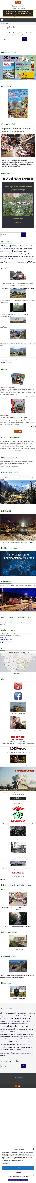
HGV (26, 251)
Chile (32, 246)
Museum (24, 1034)
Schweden (9, 259)
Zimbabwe (22, 1053)
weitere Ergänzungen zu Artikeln (9, 360)
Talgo (17, 1047)
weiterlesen (18, 450)
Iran (24, 1029)
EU (21, 1023)
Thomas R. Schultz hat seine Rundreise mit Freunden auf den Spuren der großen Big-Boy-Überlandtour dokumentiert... (17, 976)
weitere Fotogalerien (6, 362)
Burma (1, 1018)
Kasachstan (18, 1032)
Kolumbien (26, 1032)
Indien (11, 254)
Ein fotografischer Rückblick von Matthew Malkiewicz (18, 926)
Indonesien (16, 254)
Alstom (2, 246)
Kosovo (30, 1032)
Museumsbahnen (31, 1034)
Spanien (28, 259)
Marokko (2, 256)
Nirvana (18, 1081)
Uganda (14, 1049)
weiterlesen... (32, 426)
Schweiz (14, 1042)
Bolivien (9, 1016)
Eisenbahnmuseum (4, 1023)
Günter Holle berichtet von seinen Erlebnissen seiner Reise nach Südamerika (18, 908)
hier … (34, 396)
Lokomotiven (10, 1034)
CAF (4, 1018)
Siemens (19, 259)
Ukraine (22, 262)
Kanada (30, 254)
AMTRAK (6, 245)
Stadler (32, 259)
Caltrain (7, 1018)
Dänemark (24, 248)
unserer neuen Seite (21, 15)
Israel (27, 1029)
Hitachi (26, 1026)
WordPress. (23, 1081)
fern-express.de (18, 6)
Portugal (10, 1039)
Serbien (15, 258)
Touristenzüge (28, 1047)
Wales (34, 262)
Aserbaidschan (22, 1013)
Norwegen (16, 256)
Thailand (23, 1047)
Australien (19, 246)
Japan (26, 254)
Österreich (3, 1055)
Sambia (1, 1041)
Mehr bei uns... (21, 745)
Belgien (2, 1016)
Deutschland (11, 1021)
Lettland (2, 1034)
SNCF (13, 1044)
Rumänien (31, 256)
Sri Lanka (23, 1044)
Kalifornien (7, 1032)
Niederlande (10, 1036)
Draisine (16, 1021)
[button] (33, 1149)
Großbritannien (19, 251)
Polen (23, 256)
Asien (26, 1013)
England (11, 1023)
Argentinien (12, 246)
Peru (20, 256)
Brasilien (28, 246)
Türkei (18, 262)
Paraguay (31, 1036)
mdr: (18, 281)
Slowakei (23, 259)
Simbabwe (28, 1041)
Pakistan (26, 1036)
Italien (22, 254)
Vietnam (14, 1053)
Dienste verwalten (6, 1163)
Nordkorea (15, 1036)
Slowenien (9, 1044)
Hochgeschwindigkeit (5, 254)
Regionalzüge (15, 1039)
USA (30, 261)
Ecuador (30, 248)
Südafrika (3, 262)
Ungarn (26, 262)
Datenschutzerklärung (14, 1180)
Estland (18, 1023)
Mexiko (5, 256)
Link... (5, 637)
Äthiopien (31, 1053)
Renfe (26, 256)
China (2, 248)
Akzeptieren (18, 1168)
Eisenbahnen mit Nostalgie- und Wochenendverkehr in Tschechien (18, 288)
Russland (3, 259)
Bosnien (24, 245)
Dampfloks (19, 248)
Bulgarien (31, 1016)
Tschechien (14, 262)
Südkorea (10, 1047)
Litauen (5, 1034)
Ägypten (27, 1053)
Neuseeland (10, 256)
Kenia (22, 1032)
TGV (20, 1047)
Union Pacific (27, 1049)
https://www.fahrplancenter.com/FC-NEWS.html (12, 465)
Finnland (2, 251)
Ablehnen (18, 1172)
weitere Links (3, 879)
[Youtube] (19, 2)
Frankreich (9, 251)
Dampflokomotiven (10, 248)
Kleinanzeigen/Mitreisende (18, 998)
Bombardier (15, 1016)
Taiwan (9, 262)
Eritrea (15, 1023)
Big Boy (5, 1016)
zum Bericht (30, 542)
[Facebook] (16, 2)
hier (3, 479)
